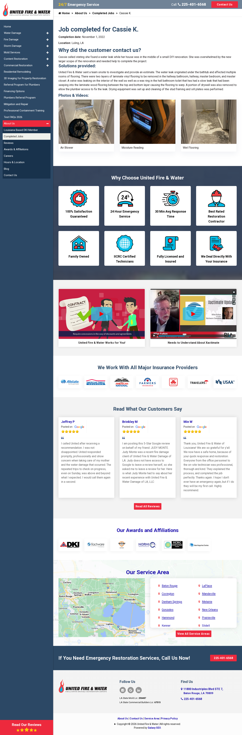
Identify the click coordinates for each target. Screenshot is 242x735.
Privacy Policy (169, 718)
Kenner (166, 625)
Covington (168, 593)
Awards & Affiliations (16, 149)
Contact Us (225, 4)
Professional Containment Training (24, 110)
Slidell (206, 625)
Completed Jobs (103, 13)
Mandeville (209, 593)
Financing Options (14, 91)
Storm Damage (12, 45)
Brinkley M (130, 422)
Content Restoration (16, 58)
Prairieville (208, 617)
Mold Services (12, 52)
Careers (8, 155)
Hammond (168, 617)
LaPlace (207, 585)
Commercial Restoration (18, 65)
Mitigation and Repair (16, 104)
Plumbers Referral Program (20, 97)
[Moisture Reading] (147, 121)
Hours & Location (14, 162)
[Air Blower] (86, 121)
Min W (188, 422)
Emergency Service (78, 4)
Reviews (8, 143)
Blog (6, 168)
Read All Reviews (148, 506)
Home (65, 13)
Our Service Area (147, 572)
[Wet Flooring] (209, 121)
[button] (47, 33)
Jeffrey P (68, 422)
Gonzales (167, 609)
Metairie (207, 601)
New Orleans (210, 609)
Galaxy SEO (154, 727)
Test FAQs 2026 (13, 117)
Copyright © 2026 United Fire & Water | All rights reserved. (149, 724)
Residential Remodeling (17, 71)
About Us (81, 13)
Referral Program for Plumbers (22, 84)
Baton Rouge (170, 585)
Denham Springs (172, 601)
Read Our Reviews (26, 725)
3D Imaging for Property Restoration (25, 78)
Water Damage (12, 33)
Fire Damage (11, 39)
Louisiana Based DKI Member (21, 130)
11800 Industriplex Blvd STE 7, (203, 691)
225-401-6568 (193, 4)
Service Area (151, 718)
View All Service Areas (193, 633)
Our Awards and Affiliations (148, 530)
